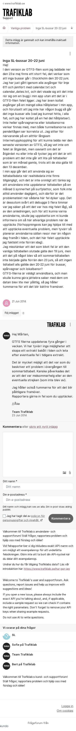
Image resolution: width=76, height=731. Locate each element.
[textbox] (38, 450)
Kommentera (60, 518)
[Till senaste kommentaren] (71, 28)
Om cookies (65, 711)
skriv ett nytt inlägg (43, 426)
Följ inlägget (12, 312)
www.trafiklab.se (15, 3)
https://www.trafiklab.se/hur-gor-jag (47, 569)
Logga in (67, 706)
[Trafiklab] (4, 28)
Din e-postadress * (15, 494)
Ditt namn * (10, 481)
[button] (64, 472)
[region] (38, 183)
